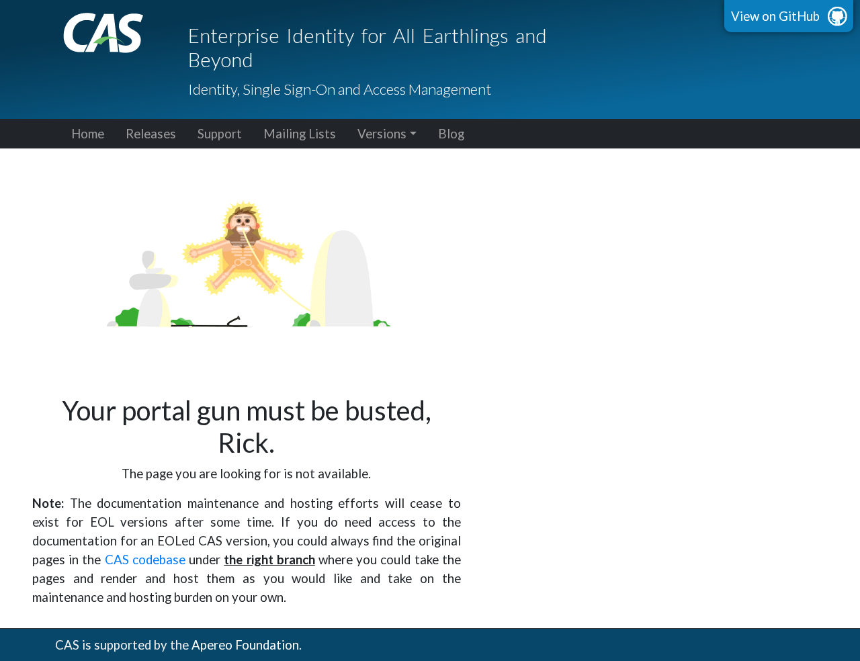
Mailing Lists (299, 133)
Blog (451, 133)
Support (220, 133)
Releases (151, 133)
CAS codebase (145, 559)
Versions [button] (381, 133)
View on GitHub (775, 16)
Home (87, 133)
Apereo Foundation (245, 644)
